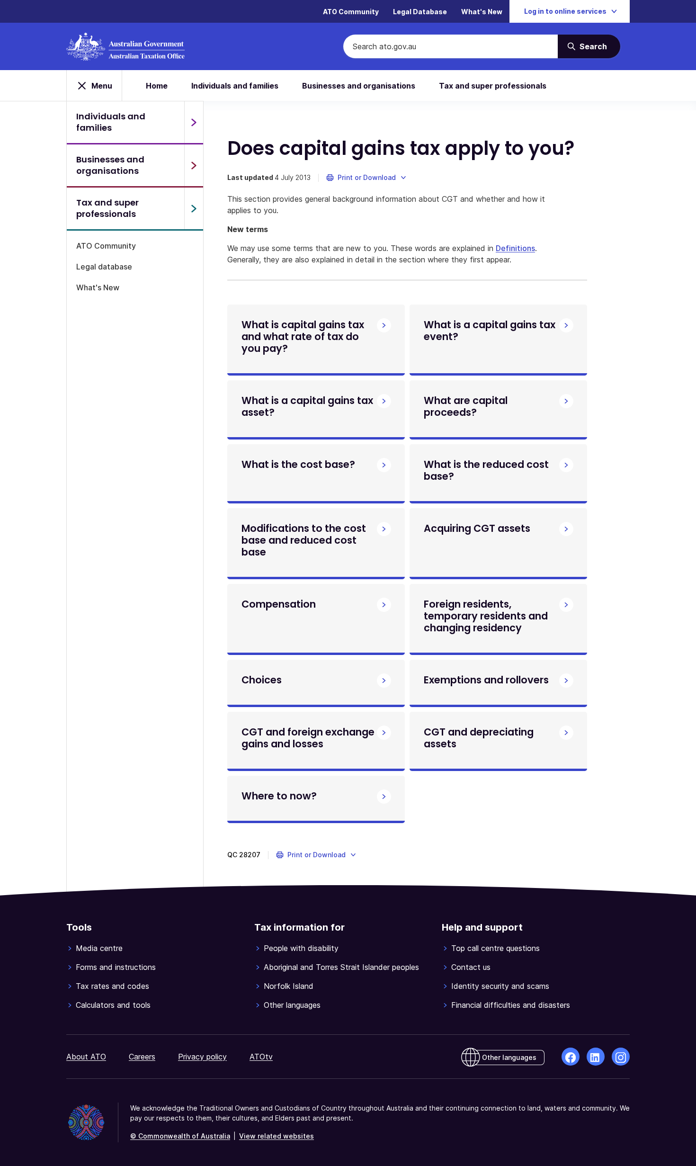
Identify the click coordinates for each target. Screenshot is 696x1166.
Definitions (515, 248)
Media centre (99, 948)
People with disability (301, 948)
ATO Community (351, 12)
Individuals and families (234, 85)
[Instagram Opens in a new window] (621, 1057)
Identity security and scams (500, 986)
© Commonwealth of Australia (180, 1136)
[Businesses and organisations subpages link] (193, 165)
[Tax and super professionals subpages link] (193, 208)
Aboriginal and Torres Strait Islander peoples (341, 967)
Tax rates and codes (112, 986)
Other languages (292, 1005)
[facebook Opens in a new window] (571, 1057)
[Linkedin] (596, 1057)
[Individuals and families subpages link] (193, 122)
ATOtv (261, 1056)
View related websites (276, 1136)
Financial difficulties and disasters (510, 1005)
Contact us (471, 967)
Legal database (104, 266)
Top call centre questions (495, 948)
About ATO (86, 1056)
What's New (481, 12)
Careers (142, 1056)
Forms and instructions (116, 967)
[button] (367, 178)
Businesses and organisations (358, 85)
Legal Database (420, 12)
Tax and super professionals (492, 85)
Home (157, 85)
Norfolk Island (288, 986)
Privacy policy (202, 1056)
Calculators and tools (113, 1005)
